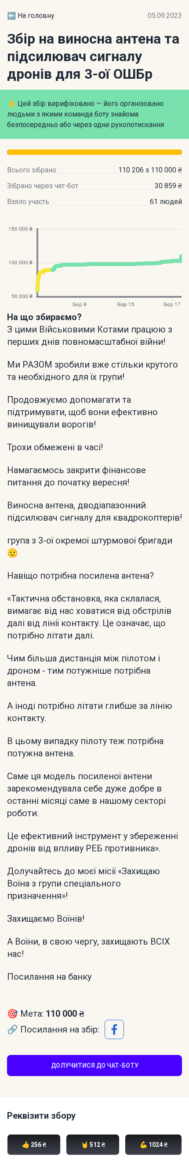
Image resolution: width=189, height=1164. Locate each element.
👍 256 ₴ (34, 1144)
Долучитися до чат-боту (94, 1065)
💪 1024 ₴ (153, 1144)
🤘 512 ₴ (93, 1144)
